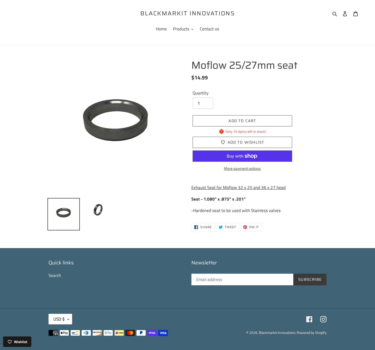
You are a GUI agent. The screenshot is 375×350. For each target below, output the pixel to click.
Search (54, 275)
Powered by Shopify (312, 332)
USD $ (59, 319)
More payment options (242, 168)
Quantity (200, 93)
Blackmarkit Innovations (187, 13)
